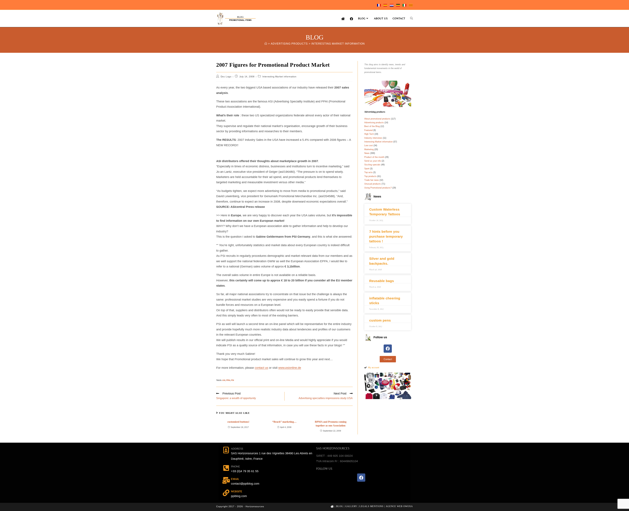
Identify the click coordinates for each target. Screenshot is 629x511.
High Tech (369, 134)
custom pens (380, 320)
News (367, 153)
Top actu (368, 172)
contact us (261, 367)
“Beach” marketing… (284, 421)
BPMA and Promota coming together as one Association (330, 423)
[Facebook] (388, 348)
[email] (226, 480)
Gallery (351, 506)
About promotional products (377, 119)
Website (236, 491)
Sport (366, 168)
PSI (232, 380)
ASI (223, 380)
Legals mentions (371, 506)
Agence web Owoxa (399, 506)
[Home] (265, 43)
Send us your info (372, 161)
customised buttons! (238, 421)
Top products (370, 176)
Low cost (368, 145)
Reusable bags (381, 281)
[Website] (226, 493)
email (235, 479)
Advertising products (374, 122)
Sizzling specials (372, 164)
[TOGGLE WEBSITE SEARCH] (411, 18)
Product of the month (374, 157)
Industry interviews (373, 138)
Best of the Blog (372, 126)
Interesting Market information (338, 43)
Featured (368, 130)
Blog (339, 506)
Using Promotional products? (378, 188)
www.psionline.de (289, 367)
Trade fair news (371, 180)
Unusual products (372, 184)
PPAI (228, 380)
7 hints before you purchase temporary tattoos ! (386, 236)
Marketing (369, 149)
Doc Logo (226, 76)
